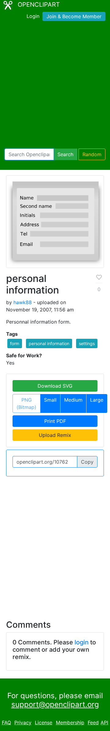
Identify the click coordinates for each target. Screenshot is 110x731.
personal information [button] (49, 343)
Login (33, 16)
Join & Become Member (73, 16)
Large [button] (96, 400)
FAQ (6, 722)
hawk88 (22, 302)
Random (91, 154)
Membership (70, 722)
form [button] (14, 343)
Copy (87, 462)
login (82, 642)
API (104, 722)
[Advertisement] (55, 86)
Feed (93, 722)
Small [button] (50, 400)
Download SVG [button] (55, 386)
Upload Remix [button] (55, 435)
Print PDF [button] (55, 421)
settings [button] (87, 343)
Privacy (22, 722)
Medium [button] (73, 400)
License (43, 722)
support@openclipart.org (55, 704)
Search (65, 154)
